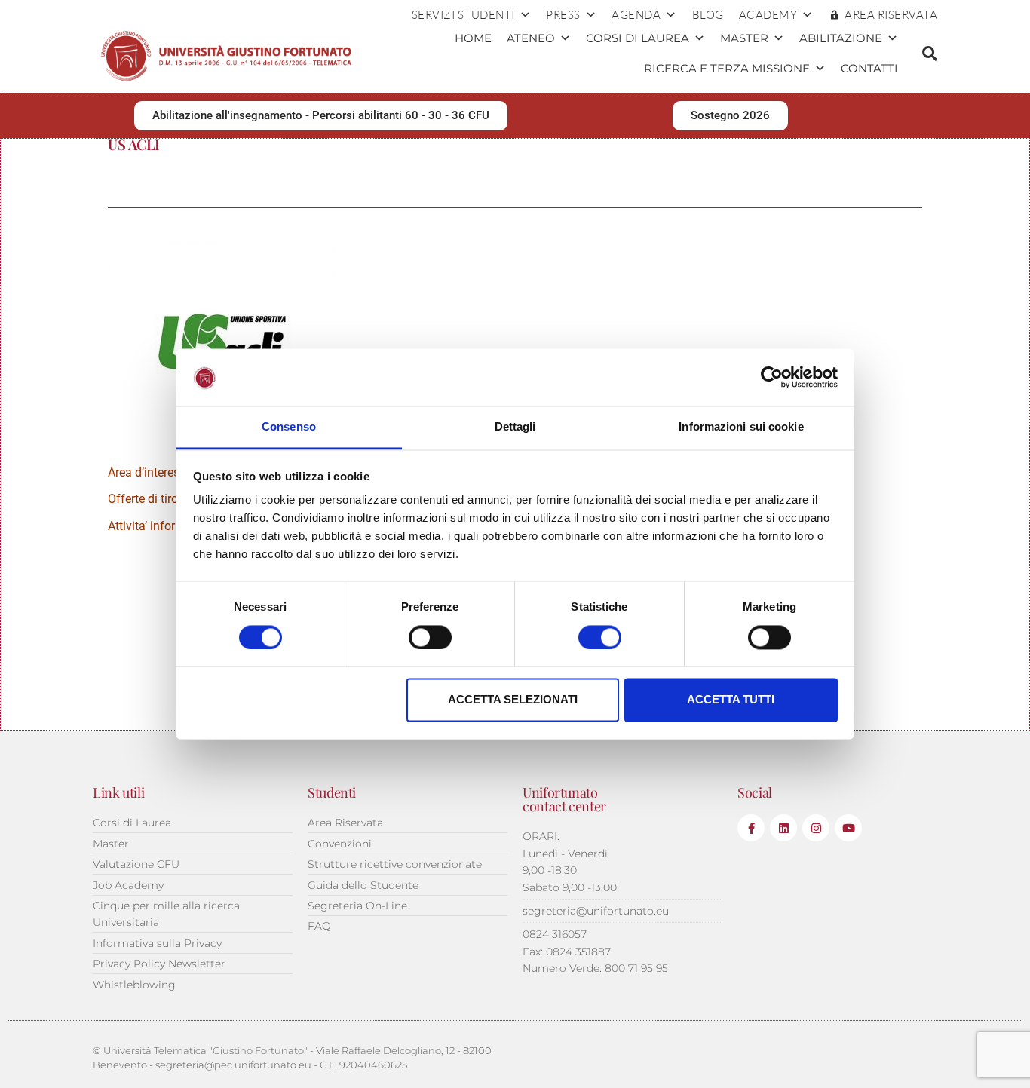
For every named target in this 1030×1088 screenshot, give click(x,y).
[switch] (430, 637)
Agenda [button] (636, 15)
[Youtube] (848, 827)
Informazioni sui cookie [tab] (741, 427)
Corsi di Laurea (637, 38)
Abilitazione (840, 38)
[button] (930, 53)
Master (744, 38)
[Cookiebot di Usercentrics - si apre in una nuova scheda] (772, 377)
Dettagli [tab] (515, 427)
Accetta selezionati (513, 700)
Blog (708, 15)
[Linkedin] (783, 827)
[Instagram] (815, 827)
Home (473, 38)
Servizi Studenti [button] (463, 15)
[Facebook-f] (751, 827)
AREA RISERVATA (891, 15)
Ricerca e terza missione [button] (727, 68)
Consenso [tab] (289, 427)
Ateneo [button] (531, 38)
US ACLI (133, 144)
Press (563, 15)
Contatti (869, 68)
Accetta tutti (730, 700)
